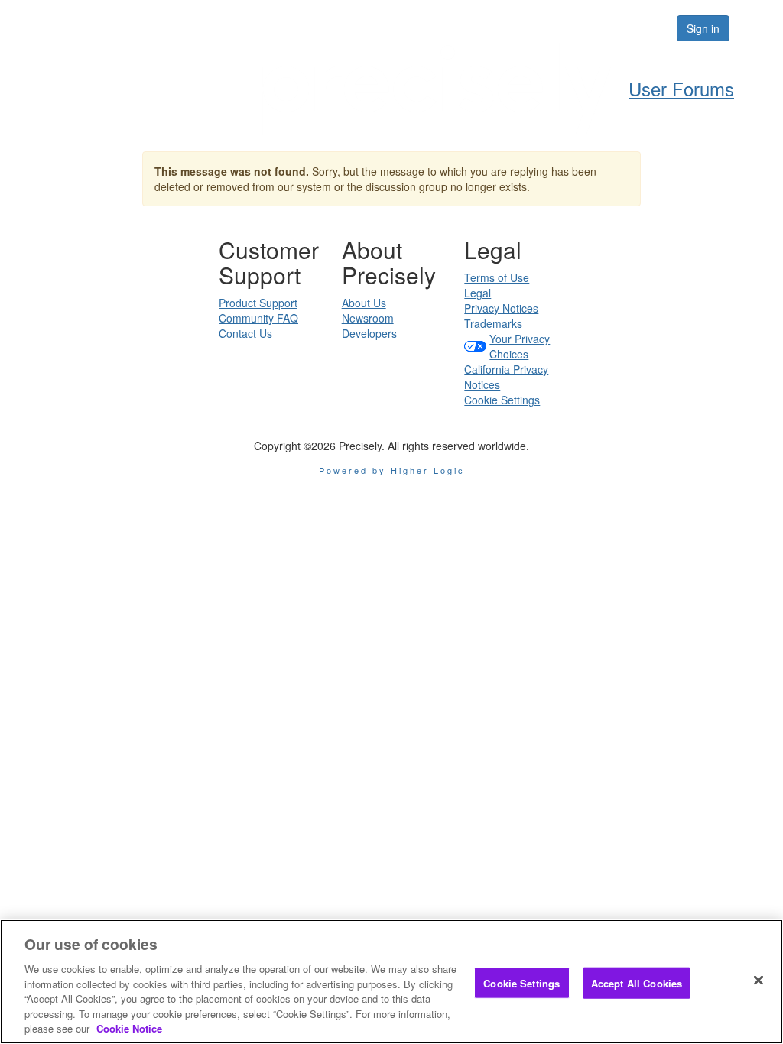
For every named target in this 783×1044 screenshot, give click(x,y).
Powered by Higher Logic (392, 470)
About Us (364, 302)
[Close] (758, 980)
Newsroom (368, 318)
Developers (369, 333)
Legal (477, 292)
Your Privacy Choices (519, 346)
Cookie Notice (129, 1028)
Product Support (258, 302)
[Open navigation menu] (754, 28)
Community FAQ (258, 318)
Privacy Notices (501, 308)
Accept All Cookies (636, 982)
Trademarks (493, 323)
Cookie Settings (502, 399)
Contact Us (245, 333)
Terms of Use (496, 277)
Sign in (703, 28)
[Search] (618, 28)
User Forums (681, 88)
